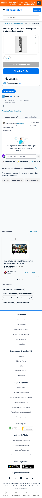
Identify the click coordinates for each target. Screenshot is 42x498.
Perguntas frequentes (21, 450)
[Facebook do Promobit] (9, 478)
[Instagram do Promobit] (21, 478)
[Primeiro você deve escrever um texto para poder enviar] (38, 156)
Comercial (21, 320)
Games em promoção (21, 402)
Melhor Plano (21, 361)
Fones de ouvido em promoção (21, 397)
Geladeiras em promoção (21, 407)
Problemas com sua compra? (21, 455)
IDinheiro (21, 356)
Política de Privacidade (21, 334)
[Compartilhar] (35, 42)
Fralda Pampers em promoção (21, 412)
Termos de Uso (21, 339)
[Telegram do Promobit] (32, 478)
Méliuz (21, 366)
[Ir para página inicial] (3, 23)
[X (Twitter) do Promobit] (15, 478)
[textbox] (21, 156)
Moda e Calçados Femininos (14, 23)
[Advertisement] (21, 206)
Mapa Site (21, 344)
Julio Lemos (20, 123)
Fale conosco (21, 325)
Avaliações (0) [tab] (30, 117)
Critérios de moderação (21, 445)
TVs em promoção (21, 417)
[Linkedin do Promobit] (27, 478)
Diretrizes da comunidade (21, 440)
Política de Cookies (21, 329)
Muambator (21, 375)
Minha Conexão (21, 371)
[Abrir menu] (3, 10)
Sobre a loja (10, 91)
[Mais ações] (35, 37)
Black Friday (21, 388)
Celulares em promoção (21, 392)
